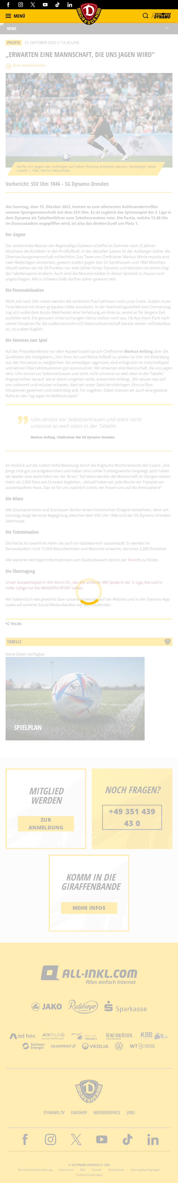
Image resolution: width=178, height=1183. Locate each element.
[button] (145, 16)
